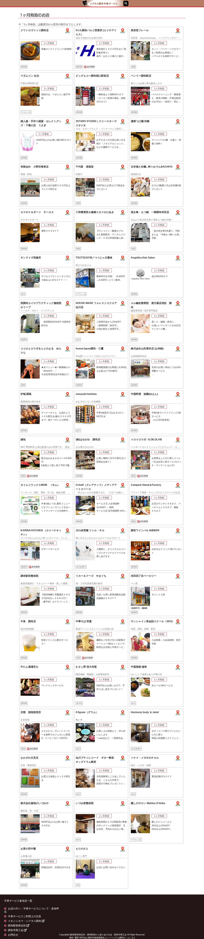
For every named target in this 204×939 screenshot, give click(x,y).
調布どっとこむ (127, 937)
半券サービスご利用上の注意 (24, 916)
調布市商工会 (16, 930)
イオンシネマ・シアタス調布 (25, 921)
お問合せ (13, 934)
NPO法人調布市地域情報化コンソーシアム (99, 937)
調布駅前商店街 (17, 925)
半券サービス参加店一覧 (18, 900)
